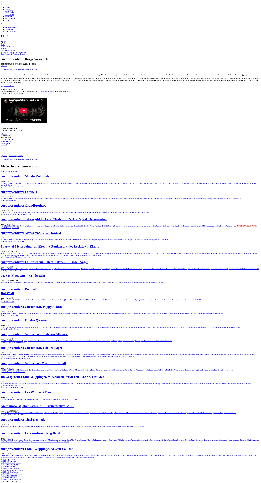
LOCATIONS (9, 15)
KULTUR (4, 48)
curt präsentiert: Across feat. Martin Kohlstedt (33, 363)
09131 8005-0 (8, 139)
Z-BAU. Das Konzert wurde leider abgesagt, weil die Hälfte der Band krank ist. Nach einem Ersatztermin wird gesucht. (41, 399)
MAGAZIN (9, 11)
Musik (27, 69)
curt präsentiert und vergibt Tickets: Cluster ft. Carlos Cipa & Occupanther (54, 219)
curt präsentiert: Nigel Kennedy (23, 419)
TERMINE (8, 16)
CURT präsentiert (7, 69)
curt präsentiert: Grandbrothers (23, 205)
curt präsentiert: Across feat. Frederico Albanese (34, 334)
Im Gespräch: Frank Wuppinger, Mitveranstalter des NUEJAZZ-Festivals (52, 377)
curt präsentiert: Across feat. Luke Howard (31, 233)
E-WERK (4, 134)
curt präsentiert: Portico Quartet (24, 320)
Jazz (16, 69)
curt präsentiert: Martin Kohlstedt (25, 176)
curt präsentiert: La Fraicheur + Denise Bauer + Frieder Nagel (44, 262)
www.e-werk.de (6, 143)
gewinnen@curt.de (46, 91)
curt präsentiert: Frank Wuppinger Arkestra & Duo (37, 449)
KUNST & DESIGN (8, 47)
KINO (3, 45)
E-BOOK (8, 20)
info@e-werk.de (6, 141)
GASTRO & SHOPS (8, 50)
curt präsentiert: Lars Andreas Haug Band (30, 433)
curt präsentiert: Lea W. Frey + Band (27, 392)
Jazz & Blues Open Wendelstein (23, 275)
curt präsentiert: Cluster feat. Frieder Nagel (31, 348)
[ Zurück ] (4, 66)
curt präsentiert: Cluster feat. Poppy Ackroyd (32, 307)
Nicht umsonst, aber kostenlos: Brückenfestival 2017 (37, 406)
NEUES (7, 9)
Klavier (21, 69)
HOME (7, 7)
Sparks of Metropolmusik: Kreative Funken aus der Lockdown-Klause (50, 246)
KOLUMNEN (9, 13)
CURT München (10, 31)
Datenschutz (9, 29)
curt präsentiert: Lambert (19, 192)
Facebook (4, 145)
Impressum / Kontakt (11, 27)
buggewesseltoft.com (7, 86)
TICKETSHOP (10, 18)
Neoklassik (34, 69)
